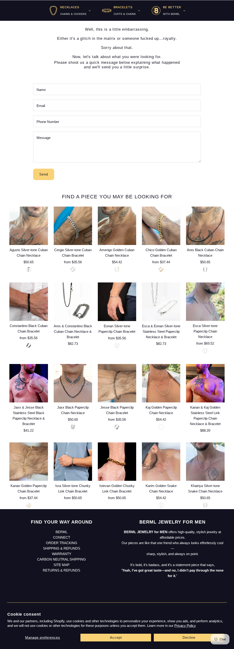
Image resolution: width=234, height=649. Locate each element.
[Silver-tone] (28, 269)
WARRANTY (61, 554)
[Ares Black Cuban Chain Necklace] (205, 226)
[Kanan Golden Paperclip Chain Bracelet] (28, 461)
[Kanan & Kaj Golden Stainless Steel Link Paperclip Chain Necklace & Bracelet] (205, 383)
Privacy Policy (185, 626)
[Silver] (73, 269)
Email (41, 106)
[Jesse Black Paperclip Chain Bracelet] (117, 383)
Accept (116, 637)
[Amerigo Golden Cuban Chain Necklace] (117, 226)
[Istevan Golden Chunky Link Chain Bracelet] (117, 461)
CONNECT (61, 537)
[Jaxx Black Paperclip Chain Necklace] (73, 383)
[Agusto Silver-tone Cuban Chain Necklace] (28, 226)
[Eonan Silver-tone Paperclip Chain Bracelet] (117, 301)
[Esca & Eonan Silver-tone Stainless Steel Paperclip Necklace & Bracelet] (161, 301)
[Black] (205, 269)
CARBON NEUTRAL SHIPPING (61, 559)
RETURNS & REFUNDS (61, 570)
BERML (61, 532)
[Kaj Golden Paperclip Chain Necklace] (161, 383)
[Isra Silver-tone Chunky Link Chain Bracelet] (73, 461)
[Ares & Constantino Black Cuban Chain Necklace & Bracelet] (73, 301)
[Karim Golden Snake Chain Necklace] (161, 461)
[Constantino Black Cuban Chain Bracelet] (28, 301)
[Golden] (117, 269)
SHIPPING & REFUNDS (61, 548)
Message (44, 138)
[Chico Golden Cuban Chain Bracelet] (161, 226)
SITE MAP (61, 565)
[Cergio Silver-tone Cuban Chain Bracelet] (73, 226)
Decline (189, 637)
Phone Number (48, 122)
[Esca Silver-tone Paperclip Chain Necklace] (205, 301)
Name (41, 90)
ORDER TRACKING (61, 543)
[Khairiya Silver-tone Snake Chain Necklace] (205, 461)
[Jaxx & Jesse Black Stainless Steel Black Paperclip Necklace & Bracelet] (28, 383)
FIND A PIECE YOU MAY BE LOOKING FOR (117, 196)
